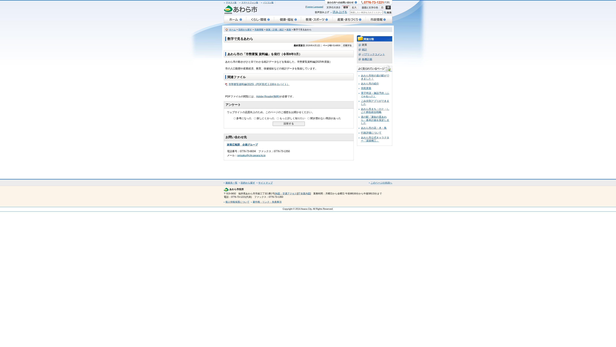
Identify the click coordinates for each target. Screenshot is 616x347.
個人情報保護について (237, 201)
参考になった (244, 118)
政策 (289, 29)
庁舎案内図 (304, 193)
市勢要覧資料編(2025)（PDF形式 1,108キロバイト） (259, 84)
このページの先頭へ (381, 182)
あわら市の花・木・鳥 (374, 128)
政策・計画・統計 (275, 29)
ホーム (232, 29)
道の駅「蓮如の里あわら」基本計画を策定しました (375, 120)
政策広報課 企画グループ (242, 144)
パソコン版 (268, 2)
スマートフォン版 (249, 2)
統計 (364, 49)
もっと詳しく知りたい (292, 118)
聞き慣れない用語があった (325, 118)
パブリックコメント (373, 54)
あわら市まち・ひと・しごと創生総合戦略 (375, 111)
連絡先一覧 (231, 182)
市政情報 (258, 29)
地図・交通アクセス (286, 193)
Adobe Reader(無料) (268, 96)
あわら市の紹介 (370, 83)
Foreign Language (314, 7)
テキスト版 (231, 2)
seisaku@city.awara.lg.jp (251, 155)
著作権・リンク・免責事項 (267, 201)
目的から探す (245, 29)
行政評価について (371, 132)
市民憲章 (366, 88)
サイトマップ (265, 182)
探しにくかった (266, 118)
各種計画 (367, 59)
